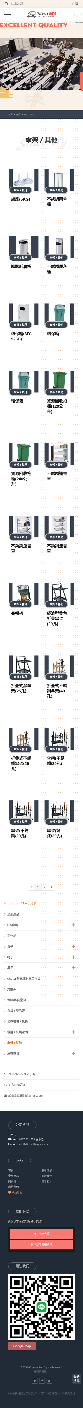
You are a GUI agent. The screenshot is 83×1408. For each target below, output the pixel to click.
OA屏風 (12, 925)
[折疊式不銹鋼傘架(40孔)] (59, 666)
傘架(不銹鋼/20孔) (20, 833)
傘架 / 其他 (29, 114)
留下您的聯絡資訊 (41, 1244)
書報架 (17, 613)
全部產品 (13, 914)
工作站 (11, 935)
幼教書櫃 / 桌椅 (17, 1021)
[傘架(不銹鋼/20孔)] (23, 811)
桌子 (10, 946)
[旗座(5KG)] (23, 180)
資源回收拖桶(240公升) (21, 478)
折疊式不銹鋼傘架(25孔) (21, 763)
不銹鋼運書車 (57, 476)
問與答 (12, 1181)
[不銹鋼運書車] (59, 454)
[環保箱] (59, 314)
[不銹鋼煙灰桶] (59, 247)
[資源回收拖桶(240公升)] (23, 454)
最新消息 (47, 1170)
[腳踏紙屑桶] (23, 247)
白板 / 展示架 (16, 1010)
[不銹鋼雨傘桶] (59, 180)
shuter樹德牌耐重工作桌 (23, 978)
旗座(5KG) (20, 199)
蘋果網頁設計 (41, 1371)
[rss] (49, 1381)
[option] (41, 55)
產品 (18, 114)
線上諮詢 (16, 3)
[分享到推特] (34, 1381)
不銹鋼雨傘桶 (57, 202)
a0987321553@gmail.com (25, 1095)
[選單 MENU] (7, 14)
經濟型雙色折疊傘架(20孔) (57, 618)
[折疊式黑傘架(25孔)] (23, 666)
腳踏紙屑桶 (21, 266)
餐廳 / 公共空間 (17, 1032)
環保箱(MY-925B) (21, 336)
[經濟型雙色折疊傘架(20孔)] (59, 594)
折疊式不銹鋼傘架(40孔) (57, 691)
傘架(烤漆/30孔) (54, 833)
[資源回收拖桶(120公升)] (59, 381)
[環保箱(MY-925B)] (23, 314)
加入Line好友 (17, 1084)
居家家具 (13, 1053)
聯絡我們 (13, 1186)
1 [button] (7, 32)
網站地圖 (17, 1192)
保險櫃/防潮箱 (16, 1000)
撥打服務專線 (41, 1233)
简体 (75, 3)
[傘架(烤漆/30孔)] (59, 811)
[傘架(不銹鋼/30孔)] (59, 739)
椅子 (10, 957)
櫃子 (10, 967)
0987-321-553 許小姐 (22, 1074)
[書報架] (23, 594)
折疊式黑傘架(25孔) (21, 688)
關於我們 (47, 1175)
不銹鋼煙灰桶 (57, 269)
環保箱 (53, 334)
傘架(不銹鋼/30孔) (55, 761)
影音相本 (47, 1181)
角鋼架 (11, 989)
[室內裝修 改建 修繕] (41, 14)
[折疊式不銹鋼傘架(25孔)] (23, 739)
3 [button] (7, 42)
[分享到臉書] (42, 1381)
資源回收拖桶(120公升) (57, 406)
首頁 (10, 114)
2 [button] (7, 37)
